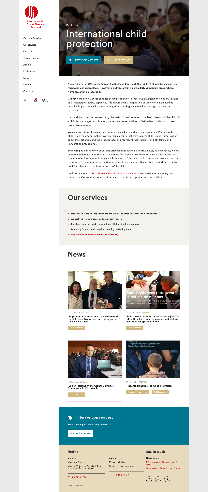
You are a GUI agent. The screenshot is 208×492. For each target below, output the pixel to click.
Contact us (28, 91)
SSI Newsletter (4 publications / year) (163, 468)
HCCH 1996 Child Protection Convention (115, 173)
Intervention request (80, 433)
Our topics (28, 51)
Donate (27, 85)
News (26, 78)
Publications (29, 71)
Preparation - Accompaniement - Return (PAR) (94, 235)
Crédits (70, 485)
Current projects (31, 58)
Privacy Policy (79, 485)
